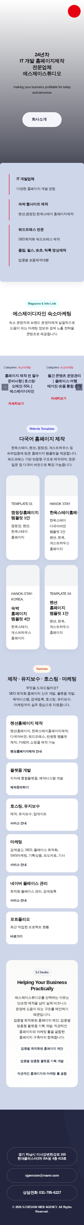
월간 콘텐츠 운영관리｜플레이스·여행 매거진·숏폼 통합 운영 (64, 381)
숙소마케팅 (24, 367)
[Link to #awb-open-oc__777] (74, 11)
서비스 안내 (18, 823)
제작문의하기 (19, 787)
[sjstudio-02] (23, 8)
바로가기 (16, 936)
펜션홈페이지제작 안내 (26, 751)
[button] (18, 403)
